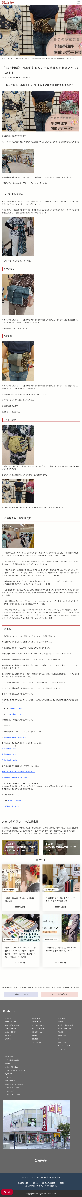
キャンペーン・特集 (64, 1045)
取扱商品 (34, 1035)
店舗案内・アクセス (11, 1021)
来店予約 (8, 1077)
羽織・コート (62, 1035)
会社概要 (8, 1035)
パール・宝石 (62, 1049)
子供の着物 (61, 1018)
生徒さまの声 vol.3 (9, 760)
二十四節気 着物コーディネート (15, 1070)
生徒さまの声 (7, 748)
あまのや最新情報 (10, 1032)
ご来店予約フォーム (14, 714)
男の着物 (60, 1021)
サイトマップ (9, 1091)
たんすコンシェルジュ (38, 1025)
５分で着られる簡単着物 (12, 1060)
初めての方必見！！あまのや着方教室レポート (18, 771)
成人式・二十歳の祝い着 (65, 1025)
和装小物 (60, 1032)
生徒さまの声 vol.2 (9, 754)
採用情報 (8, 1039)
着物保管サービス (37, 1032)
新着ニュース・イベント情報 (14, 1084)
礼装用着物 (35, 1039)
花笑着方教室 (36, 1018)
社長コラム (8, 1074)
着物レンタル (62, 1042)
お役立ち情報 (9, 1056)
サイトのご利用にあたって (13, 1094)
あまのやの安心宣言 (11, 1028)
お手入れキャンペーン (38, 1028)
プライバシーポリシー (12, 1087)
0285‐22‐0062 (16, 708)
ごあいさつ (8, 1018)
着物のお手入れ (36, 1021)
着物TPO (8, 1063)
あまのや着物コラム (26, 77)
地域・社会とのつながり (12, 1025)
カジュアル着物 (36, 1042)
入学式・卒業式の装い (65, 1028)
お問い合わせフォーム (12, 1080)
